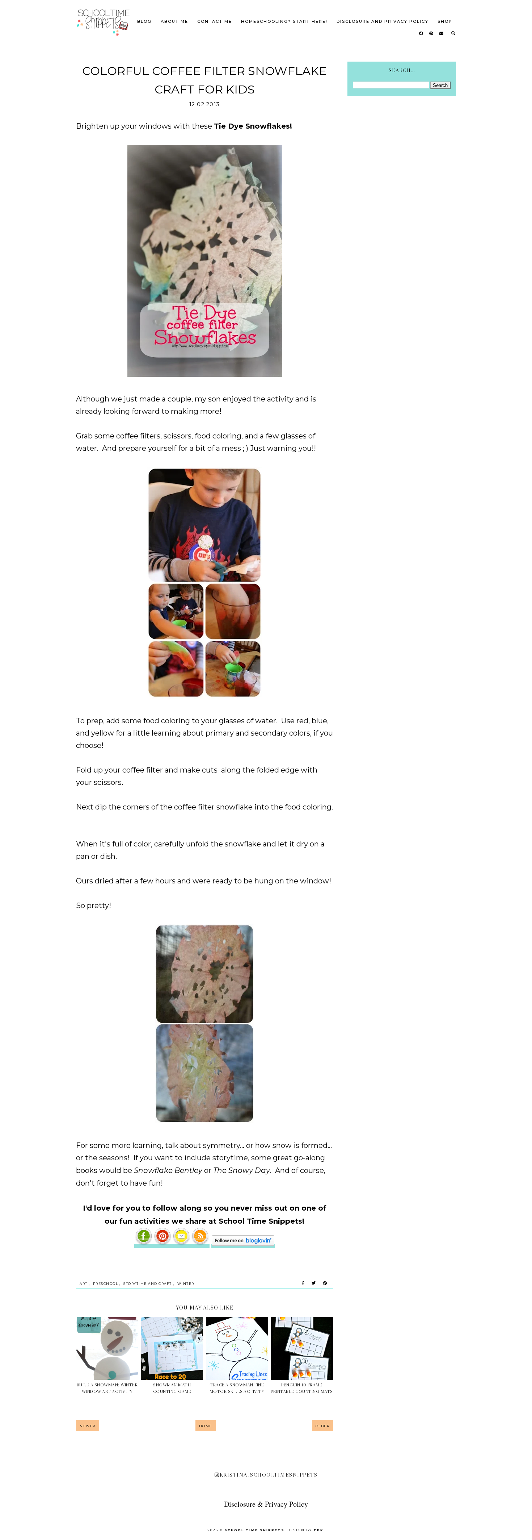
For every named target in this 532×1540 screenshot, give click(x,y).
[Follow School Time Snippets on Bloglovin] (243, 1243)
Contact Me (214, 21)
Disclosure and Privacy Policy (382, 21)
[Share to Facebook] (303, 1283)
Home (205, 1426)
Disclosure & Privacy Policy (266, 1504)
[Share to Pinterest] (325, 1283)
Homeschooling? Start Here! (284, 21)
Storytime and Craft (147, 1284)
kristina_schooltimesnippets (268, 1475)
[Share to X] (314, 1283)
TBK (318, 1530)
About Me (174, 21)
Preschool (105, 1284)
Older (323, 1426)
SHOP (445, 21)
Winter (185, 1284)
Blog (144, 21)
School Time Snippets (254, 1530)
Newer (88, 1426)
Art (84, 1284)
